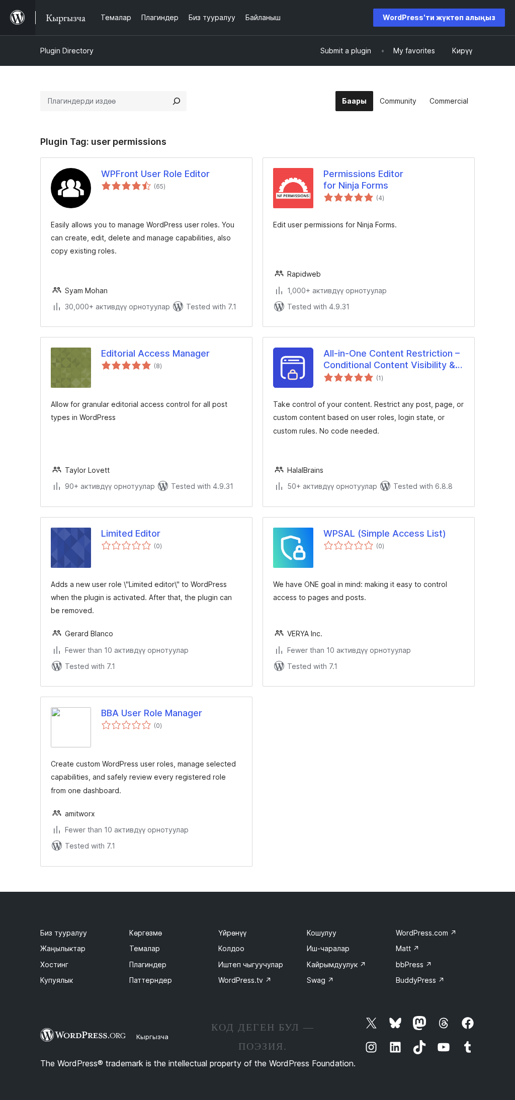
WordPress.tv (245, 980)
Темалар (144, 948)
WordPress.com (426, 932)
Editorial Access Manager (155, 353)
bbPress (414, 964)
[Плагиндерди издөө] (176, 101)
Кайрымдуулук (336, 964)
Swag (320, 980)
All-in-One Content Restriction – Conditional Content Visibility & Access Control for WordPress (391, 359)
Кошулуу (321, 932)
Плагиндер (147, 964)
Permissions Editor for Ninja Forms (363, 179)
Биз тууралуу (63, 932)
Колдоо (231, 948)
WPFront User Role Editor (155, 173)
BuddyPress (420, 980)
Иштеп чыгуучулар (250, 964)
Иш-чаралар (328, 948)
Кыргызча (152, 1037)
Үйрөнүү (232, 932)
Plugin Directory (67, 50)
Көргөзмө (145, 932)
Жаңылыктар (62, 948)
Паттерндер (150, 980)
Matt (407, 948)
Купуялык (56, 980)
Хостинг (54, 964)
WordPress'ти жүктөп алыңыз (439, 17)
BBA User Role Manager (151, 713)
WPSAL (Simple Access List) (384, 533)
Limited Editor (130, 533)
